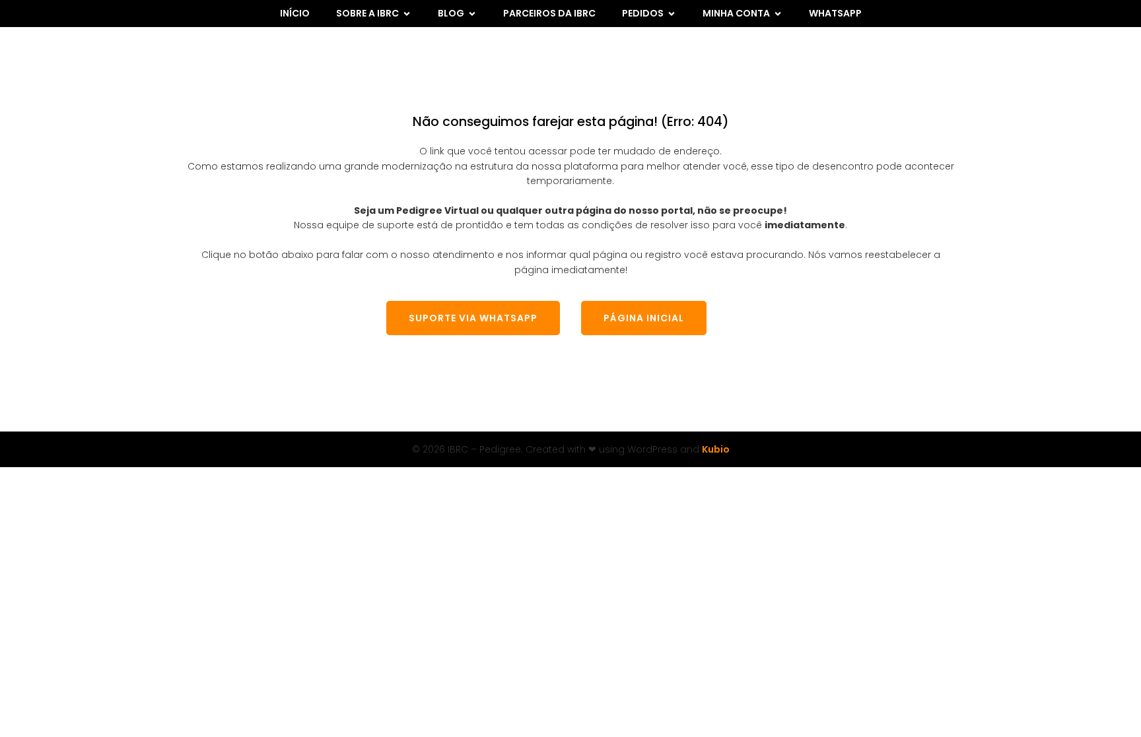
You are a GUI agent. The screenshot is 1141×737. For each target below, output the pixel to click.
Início (295, 13)
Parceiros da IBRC (549, 13)
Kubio (716, 449)
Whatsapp (835, 13)
